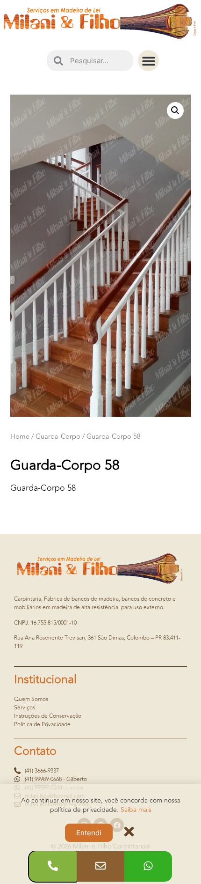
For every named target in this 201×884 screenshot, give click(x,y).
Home (19, 436)
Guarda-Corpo (58, 436)
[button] (148, 60)
